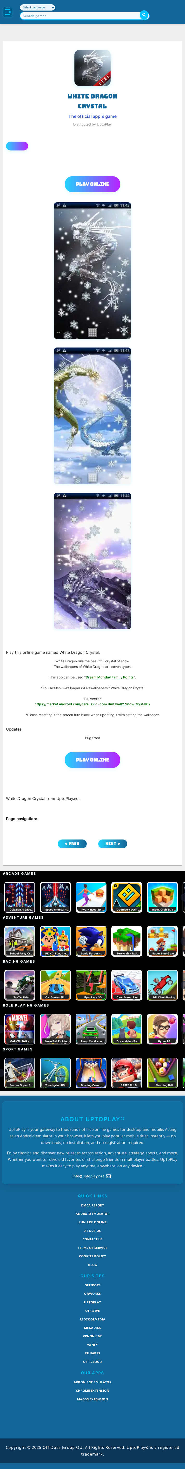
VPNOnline (92, 1336)
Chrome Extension (92, 1390)
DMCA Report (92, 1205)
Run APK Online (92, 1222)
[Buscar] (144, 14)
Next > (113, 843)
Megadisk (92, 1327)
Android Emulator (92, 1213)
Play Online (92, 184)
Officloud (92, 1362)
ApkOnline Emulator (92, 1382)
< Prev (72, 843)
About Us (92, 1231)
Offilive (92, 1310)
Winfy (92, 1345)
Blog (92, 1265)
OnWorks (92, 1293)
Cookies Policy (92, 1256)
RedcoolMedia (93, 1319)
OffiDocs (93, 1285)
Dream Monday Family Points (110, 677)
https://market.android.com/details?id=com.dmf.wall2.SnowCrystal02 (92, 704)
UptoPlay (92, 1302)
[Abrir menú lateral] (8, 12)
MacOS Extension (92, 1399)
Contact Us (93, 1239)
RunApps (92, 1353)
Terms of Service (92, 1248)
